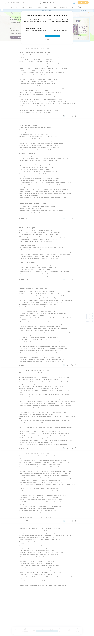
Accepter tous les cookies (53, 35)
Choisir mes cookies (39, 35)
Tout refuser (47, 39)
